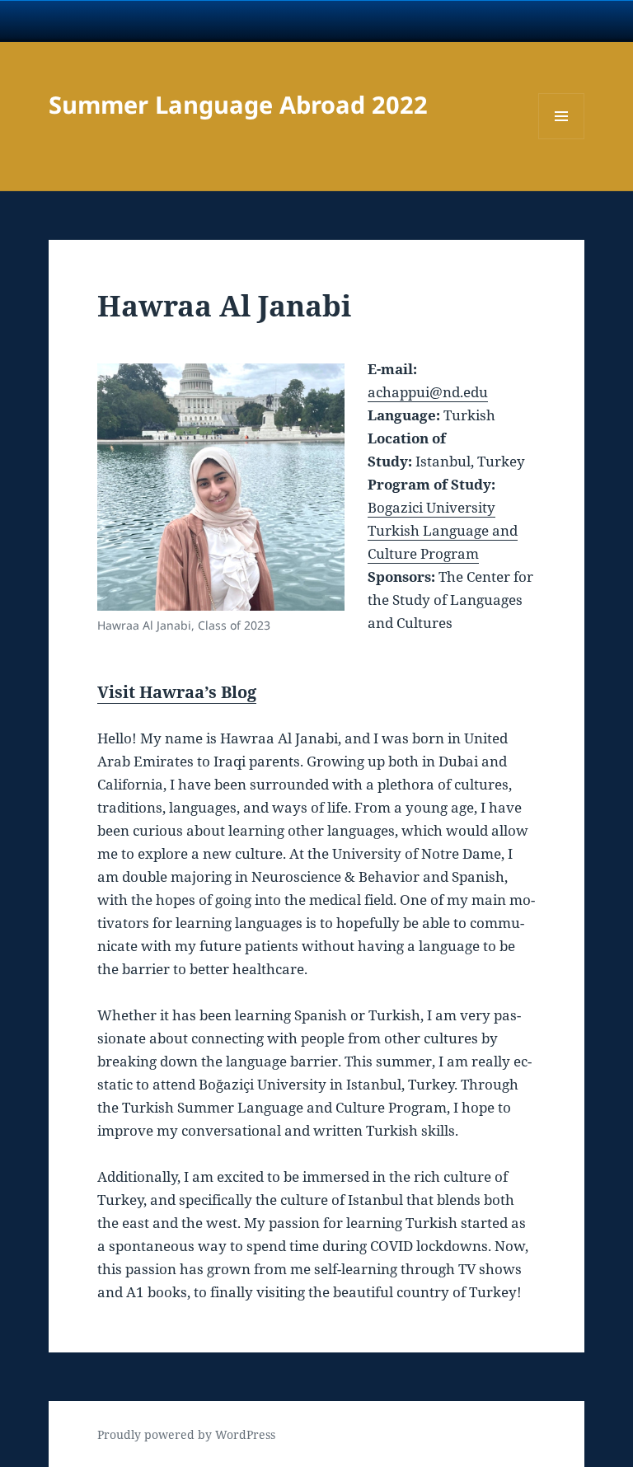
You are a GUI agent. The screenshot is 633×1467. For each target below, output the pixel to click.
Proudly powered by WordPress (186, 1434)
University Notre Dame (150, 20)
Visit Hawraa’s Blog (176, 692)
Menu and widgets (561, 138)
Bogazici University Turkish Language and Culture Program (443, 530)
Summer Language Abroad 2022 (238, 104)
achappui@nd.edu (428, 391)
